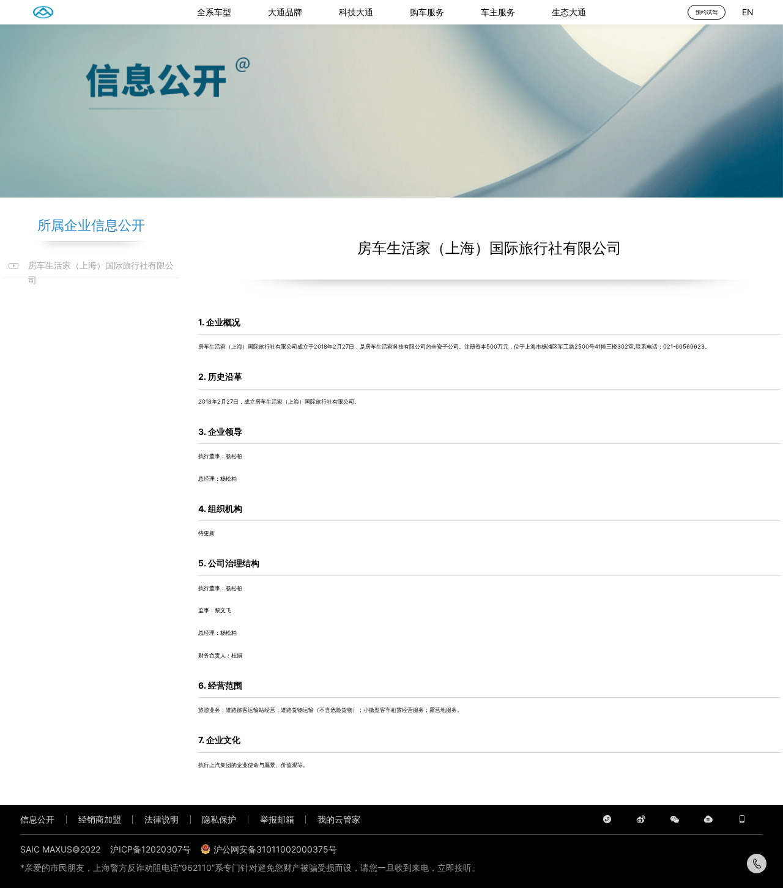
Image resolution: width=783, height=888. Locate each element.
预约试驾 (707, 12)
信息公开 (37, 819)
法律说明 (161, 819)
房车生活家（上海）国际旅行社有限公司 (101, 266)
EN (748, 12)
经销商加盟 (99, 819)
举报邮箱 (277, 819)
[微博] (640, 819)
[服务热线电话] (756, 863)
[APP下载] (741, 819)
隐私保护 (219, 819)
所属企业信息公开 (91, 225)
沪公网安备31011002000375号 (275, 849)
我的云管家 (338, 819)
